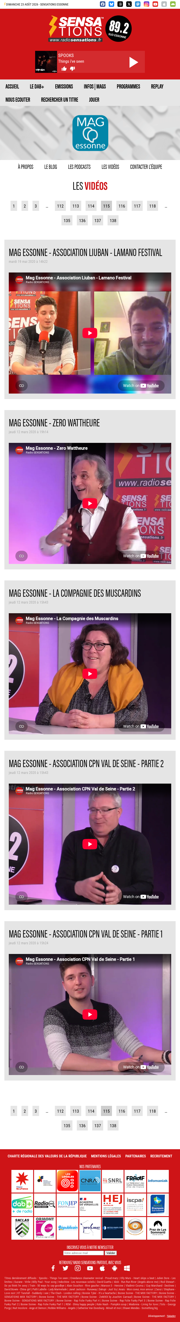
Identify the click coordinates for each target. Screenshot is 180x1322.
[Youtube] (155, 4)
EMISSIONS (64, 86)
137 (97, 220)
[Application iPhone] (164, 4)
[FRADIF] (135, 1181)
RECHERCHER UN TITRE (59, 99)
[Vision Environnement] (135, 1228)
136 (82, 220)
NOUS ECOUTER (17, 99)
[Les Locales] (67, 1181)
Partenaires (135, 1156)
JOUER (94, 99)
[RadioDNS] (45, 1204)
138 (113, 220)
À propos (25, 166)
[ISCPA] (135, 1204)
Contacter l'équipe (146, 166)
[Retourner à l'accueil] (76, 36)
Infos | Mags (95, 86)
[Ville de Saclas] (22, 1228)
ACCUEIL (12, 86)
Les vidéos (110, 166)
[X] (129, 4)
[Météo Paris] (113, 1228)
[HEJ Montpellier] (113, 1204)
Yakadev (171, 1316)
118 (152, 206)
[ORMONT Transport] (45, 1228)
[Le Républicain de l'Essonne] (67, 1228)
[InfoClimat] (90, 1228)
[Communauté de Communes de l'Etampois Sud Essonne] (158, 1204)
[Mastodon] (137, 4)
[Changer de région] (118, 36)
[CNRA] (90, 1181)
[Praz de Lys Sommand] (158, 1228)
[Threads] (120, 4)
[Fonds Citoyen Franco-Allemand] (45, 1181)
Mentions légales (106, 1156)
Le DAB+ (37, 86)
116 (122, 206)
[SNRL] (113, 1181)
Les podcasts (79, 166)
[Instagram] (146, 4)
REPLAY (157, 86)
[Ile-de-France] (22, 1181)
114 (91, 206)
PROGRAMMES (128, 86)
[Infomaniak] (158, 1181)
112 (60, 206)
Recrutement (161, 1156)
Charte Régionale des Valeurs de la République (47, 1156)
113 (75, 206)
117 (137, 206)
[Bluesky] (111, 4)
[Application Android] (173, 4)
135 (67, 220)
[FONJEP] (67, 1204)
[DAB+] (22, 1204)
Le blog (50, 166)
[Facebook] (102, 4)
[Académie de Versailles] (90, 1204)
